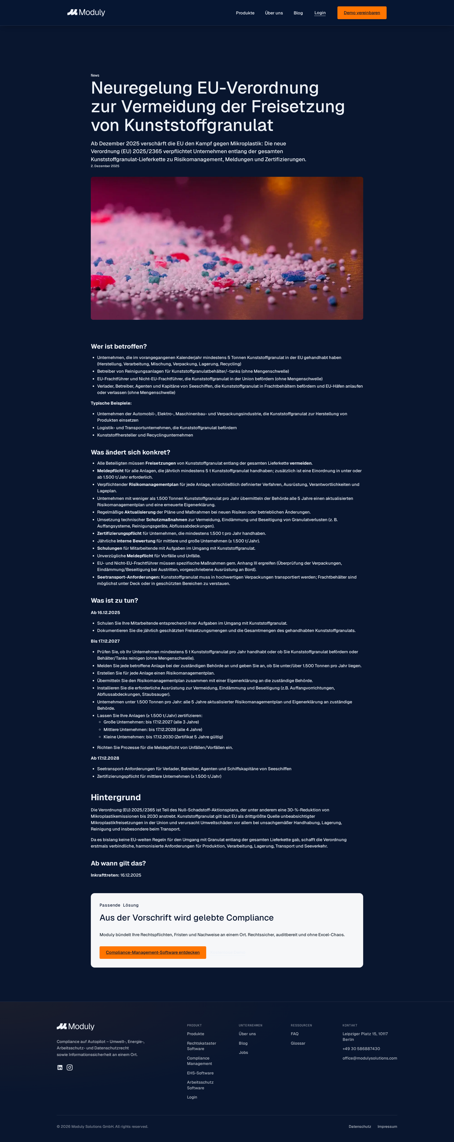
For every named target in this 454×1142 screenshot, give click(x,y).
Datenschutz (360, 1126)
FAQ (295, 1033)
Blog (298, 13)
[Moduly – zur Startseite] (86, 13)
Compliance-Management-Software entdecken (153, 952)
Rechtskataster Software (201, 1046)
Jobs (243, 1052)
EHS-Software (200, 1073)
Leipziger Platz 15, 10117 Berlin (365, 1036)
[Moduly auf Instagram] (69, 1067)
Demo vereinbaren (362, 12)
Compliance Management (199, 1060)
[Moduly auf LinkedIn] (60, 1067)
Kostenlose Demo (227, 952)
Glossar (298, 1043)
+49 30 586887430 (361, 1048)
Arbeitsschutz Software (200, 1085)
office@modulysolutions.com (370, 1058)
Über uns (274, 13)
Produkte (245, 13)
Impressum (387, 1126)
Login (320, 12)
